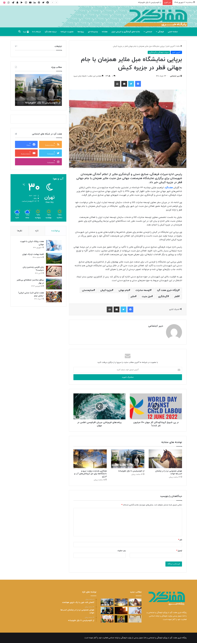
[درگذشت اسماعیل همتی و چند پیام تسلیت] (121, 619)
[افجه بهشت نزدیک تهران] (54, 258)
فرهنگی (161, 31)
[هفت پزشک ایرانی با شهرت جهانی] (54, 245)
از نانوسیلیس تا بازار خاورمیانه (149, 2)
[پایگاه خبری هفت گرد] (98, 20)
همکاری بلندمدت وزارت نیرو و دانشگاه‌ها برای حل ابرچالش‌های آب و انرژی (90, 474)
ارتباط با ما (36, 31)
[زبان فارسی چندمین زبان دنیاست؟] (54, 271)
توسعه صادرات (143, 290)
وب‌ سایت (121, 550)
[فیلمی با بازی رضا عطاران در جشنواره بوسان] (121, 610)
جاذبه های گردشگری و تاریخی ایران (125, 31)
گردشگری (162, 296)
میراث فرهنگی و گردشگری (159, 52)
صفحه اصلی (173, 31)
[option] (38, 90)
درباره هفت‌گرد (51, 31)
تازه (37, 230)
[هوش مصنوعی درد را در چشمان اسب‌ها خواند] (165, 458)
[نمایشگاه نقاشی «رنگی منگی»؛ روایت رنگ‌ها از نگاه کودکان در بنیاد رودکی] (107, 619)
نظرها (19, 230)
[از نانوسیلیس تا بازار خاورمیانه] (127, 458)
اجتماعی (149, 31)
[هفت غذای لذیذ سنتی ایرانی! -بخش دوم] (54, 296)
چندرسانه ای (93, 31)
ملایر (133, 296)
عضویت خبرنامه (67, 31)
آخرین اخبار (170, 46)
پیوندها (81, 31)
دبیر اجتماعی (175, 76)
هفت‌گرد (169, 187)
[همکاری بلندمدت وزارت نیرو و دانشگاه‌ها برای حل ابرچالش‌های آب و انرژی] (90, 458)
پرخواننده (55, 230)
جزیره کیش (106, 290)
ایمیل (179, 550)
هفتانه (104, 31)
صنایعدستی (87, 290)
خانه (178, 46)
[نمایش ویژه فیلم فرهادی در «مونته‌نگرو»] (107, 610)
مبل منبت (146, 296)
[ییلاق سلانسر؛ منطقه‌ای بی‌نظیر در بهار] (54, 284)
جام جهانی (124, 290)
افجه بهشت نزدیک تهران (33, 254)
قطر (176, 296)
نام (180, 540)
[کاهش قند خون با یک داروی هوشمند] (135, 610)
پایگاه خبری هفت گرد (167, 290)
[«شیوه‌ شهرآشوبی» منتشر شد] (135, 619)
